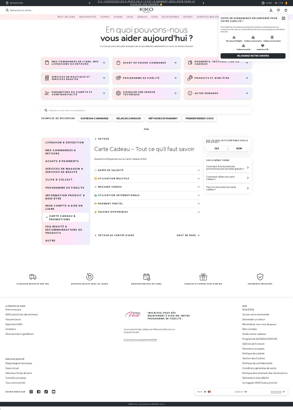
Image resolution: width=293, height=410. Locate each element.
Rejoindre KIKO (13, 324)
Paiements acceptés (253, 348)
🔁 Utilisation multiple (111, 178)
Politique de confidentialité (257, 363)
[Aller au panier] (286, 10)
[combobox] (146, 110)
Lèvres (105, 17)
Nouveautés (87, 17)
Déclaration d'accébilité (255, 377)
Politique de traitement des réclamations (265, 373)
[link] (146, 129)
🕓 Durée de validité (108, 170)
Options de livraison (253, 343)
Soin (154, 17)
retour (103, 139)
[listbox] (148, 120)
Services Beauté (208, 17)
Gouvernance (13, 319)
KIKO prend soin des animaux (21, 314)
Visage (118, 17)
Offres (188, 17)
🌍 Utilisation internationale (117, 195)
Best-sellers (66, 17)
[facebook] (38, 391)
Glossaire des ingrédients (19, 333)
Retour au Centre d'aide (116, 235)
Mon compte (249, 328)
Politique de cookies (253, 353)
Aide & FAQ (248, 309)
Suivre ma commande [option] (94, 118)
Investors (10, 328)
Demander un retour (253, 319)
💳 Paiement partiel (108, 203)
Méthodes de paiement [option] (163, 118)
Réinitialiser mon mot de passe (259, 324)
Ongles (142, 17)
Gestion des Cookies (253, 358)
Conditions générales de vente (259, 368)
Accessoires (170, 17)
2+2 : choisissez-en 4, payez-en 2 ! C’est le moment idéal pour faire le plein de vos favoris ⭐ (146, 3)
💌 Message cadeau (108, 187)
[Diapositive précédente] (89, 3)
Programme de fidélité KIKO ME (259, 338)
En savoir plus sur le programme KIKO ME (140, 340)
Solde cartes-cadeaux (254, 333)
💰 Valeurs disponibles (111, 212)
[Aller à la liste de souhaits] (278, 10)
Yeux (130, 17)
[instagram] (31, 391)
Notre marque (13, 309)
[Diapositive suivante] (203, 3)
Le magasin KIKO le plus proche (259, 382)
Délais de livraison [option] (128, 118)
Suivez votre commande (255, 314)
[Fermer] (283, 18)
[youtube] (53, 391)
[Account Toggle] (271, 10)
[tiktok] (46, 391)
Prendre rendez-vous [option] (199, 118)
